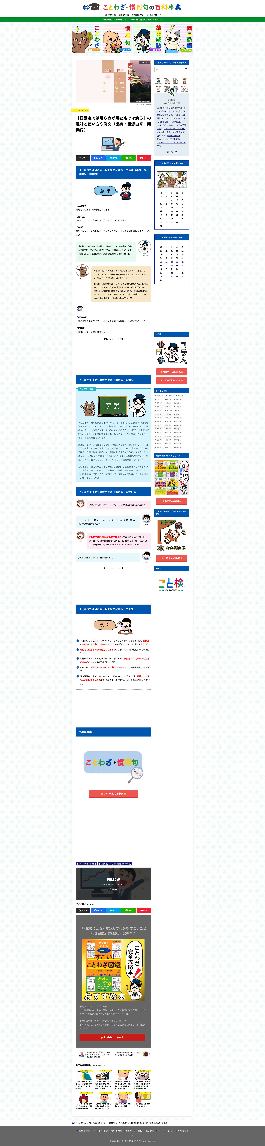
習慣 (178, 440)
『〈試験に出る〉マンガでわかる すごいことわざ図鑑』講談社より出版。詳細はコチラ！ (132, 20)
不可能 (160, 395)
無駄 (159, 432)
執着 (159, 407)
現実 (168, 432)
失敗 (159, 410)
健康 (178, 399)
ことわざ (83, 1123)
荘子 (159, 443)
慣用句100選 (124, 15)
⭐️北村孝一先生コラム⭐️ (171, 371)
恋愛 (168, 418)
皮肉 (168, 436)
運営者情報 (150, 1131)
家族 (178, 410)
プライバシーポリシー (166, 1131)
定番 (169, 410)
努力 (159, 403)
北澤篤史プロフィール (87, 1131)
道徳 (168, 447)
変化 (168, 407)
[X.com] (160, 15)
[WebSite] (168, 152)
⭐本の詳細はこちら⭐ (112, 1037)
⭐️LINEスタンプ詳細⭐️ (172, 558)
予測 (159, 399)
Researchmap (174, 135)
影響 (168, 414)
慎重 (168, 421)
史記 (168, 403)
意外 (178, 418)
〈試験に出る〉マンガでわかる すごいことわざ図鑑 (171, 118)
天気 (178, 407)
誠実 (168, 443)
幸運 (159, 414)
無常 (168, 429)
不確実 (170, 395)
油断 (159, 429)
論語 (178, 443)
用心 (159, 436)
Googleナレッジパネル (167, 139)
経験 (159, 440)
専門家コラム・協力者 (134, 1131)
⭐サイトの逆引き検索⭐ (113, 793)
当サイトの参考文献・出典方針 (111, 1131)
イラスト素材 (152, 15)
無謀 (178, 429)
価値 (168, 399)
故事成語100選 (137, 15)
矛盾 (178, 436)
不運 (180, 395)
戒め (178, 421)
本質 (178, 425)
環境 (178, 432)
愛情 (159, 421)
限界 (178, 447)
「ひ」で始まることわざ (80, 110)
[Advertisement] (113, 355)
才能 (159, 425)
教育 (168, 425)
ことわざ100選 (110, 15)
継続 (168, 440)
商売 (178, 403)
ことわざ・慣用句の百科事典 (127, 1141)
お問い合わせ (183, 1131)
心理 (159, 418)
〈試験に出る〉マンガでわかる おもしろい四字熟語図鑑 (171, 125)
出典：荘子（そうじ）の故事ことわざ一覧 (116, 864)
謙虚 (159, 447)
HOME (76, 1123)
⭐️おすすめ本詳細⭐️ (171, 501)
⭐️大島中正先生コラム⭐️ (171, 380)
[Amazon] (176, 152)
